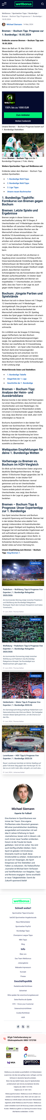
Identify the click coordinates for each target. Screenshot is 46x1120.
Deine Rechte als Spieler (23, 999)
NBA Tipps (23, 940)
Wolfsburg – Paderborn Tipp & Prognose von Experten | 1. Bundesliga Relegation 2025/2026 (23, 648)
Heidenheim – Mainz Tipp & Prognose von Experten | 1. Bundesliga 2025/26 (21, 704)
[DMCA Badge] (14, 1048)
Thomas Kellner (18, 612)
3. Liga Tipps (13, 187)
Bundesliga (32, 13)
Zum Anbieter (23, 115)
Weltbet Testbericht (23, 121)
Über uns (23, 954)
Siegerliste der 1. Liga (16, 378)
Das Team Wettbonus (23, 958)
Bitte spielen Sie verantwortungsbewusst (23, 995)
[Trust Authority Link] (32, 1055)
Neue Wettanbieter (23, 922)
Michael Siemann (14, 24)
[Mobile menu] (4, 4)
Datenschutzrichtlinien (23, 1008)
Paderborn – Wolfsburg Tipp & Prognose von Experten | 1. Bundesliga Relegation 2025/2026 (23, 592)
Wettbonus (6, 13)
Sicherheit (23, 991)
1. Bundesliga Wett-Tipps (18, 179)
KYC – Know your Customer (23, 1004)
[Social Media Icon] (18, 1027)
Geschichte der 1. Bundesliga (20, 383)
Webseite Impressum (23, 967)
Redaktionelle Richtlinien (23, 986)
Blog (23, 944)
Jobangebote (23, 963)
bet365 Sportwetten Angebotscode (23, 917)
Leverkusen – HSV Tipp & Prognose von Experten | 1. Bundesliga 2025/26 (21, 757)
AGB (23, 1017)
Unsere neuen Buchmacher (19, 191)
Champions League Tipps (23, 935)
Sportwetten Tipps (19, 13)
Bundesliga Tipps (23, 931)
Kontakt (23, 972)
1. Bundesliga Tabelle (16, 374)
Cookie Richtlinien (23, 1013)
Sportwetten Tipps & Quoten (23, 913)
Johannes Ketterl (19, 772)
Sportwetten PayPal (23, 926)
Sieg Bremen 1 (13, 552)
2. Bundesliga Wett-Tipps (18, 183)
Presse (23, 976)
